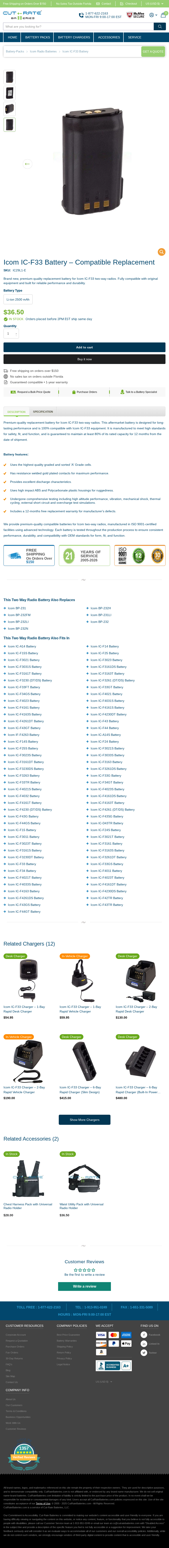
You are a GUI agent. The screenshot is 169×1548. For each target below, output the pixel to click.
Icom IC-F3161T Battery (25, 673)
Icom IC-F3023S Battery (25, 755)
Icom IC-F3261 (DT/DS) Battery (113, 680)
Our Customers (14, 1405)
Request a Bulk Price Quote (33, 392)
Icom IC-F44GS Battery (24, 823)
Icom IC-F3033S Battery (107, 755)
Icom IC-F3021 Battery (24, 660)
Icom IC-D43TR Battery (107, 823)
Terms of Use (43, 1503)
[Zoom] (28, 1178)
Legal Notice (63, 1364)
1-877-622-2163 (96, 13)
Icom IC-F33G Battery (106, 775)
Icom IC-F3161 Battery (106, 843)
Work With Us (13, 1423)
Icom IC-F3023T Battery (25, 843)
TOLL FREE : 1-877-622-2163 (39, 1307)
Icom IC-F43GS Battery (24, 905)
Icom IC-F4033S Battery (25, 884)
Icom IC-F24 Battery (105, 741)
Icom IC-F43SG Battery (107, 816)
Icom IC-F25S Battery (23, 748)
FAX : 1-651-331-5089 (137, 1307)
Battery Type (13, 290)
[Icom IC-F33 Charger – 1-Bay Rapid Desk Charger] (28, 981)
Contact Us (12, 1382)
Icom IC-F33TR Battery (24, 782)
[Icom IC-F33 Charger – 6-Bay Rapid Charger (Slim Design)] (84, 1061)
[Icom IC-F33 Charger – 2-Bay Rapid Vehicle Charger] (28, 1061)
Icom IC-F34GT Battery (107, 782)
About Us (11, 1399)
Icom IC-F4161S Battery (107, 707)
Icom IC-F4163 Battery (24, 891)
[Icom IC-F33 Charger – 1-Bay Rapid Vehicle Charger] (84, 981)
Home (12, 37)
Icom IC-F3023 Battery (106, 660)
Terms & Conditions (16, 1411)
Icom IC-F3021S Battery (107, 748)
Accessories (109, 37)
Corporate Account (16, 1334)
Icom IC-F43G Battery (23, 816)
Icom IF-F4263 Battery (23, 734)
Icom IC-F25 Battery (105, 653)
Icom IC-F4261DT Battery (26, 721)
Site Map (10, 1376)
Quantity (10, 326)
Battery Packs (37, 37)
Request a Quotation (17, 1340)
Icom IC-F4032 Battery (24, 796)
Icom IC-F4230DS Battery (109, 891)
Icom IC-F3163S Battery (107, 850)
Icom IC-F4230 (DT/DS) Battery (30, 809)
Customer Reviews (16, 1429)
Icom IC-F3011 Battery (23, 836)
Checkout (131, 3)
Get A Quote (153, 51)
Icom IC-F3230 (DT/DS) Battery (30, 680)
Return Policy (64, 1352)
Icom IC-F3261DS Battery (109, 768)
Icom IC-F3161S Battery (25, 850)
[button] (27, 161)
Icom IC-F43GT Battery (24, 728)
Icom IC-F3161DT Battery (26, 762)
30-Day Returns (14, 1358)
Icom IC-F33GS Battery (107, 864)
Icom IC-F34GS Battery (24, 694)
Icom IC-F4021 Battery (106, 694)
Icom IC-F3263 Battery (24, 775)
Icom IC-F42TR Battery (107, 898)
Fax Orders (12, 1352)
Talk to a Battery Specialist (141, 392)
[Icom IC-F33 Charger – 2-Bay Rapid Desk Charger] (140, 981)
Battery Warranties (67, 1340)
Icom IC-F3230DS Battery (26, 768)
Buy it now (84, 359)
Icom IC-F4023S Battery (107, 789)
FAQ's (9, 1364)
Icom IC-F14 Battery (105, 646)
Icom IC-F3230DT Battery (26, 857)
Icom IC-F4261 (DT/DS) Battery (113, 809)
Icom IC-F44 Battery (105, 728)
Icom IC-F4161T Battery (25, 802)
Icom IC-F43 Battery (105, 721)
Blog (8, 1370)
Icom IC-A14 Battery (22, 646)
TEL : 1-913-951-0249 (91, 1307)
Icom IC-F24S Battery (106, 830)
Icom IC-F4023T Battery (107, 877)
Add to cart (84, 347)
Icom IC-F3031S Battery (25, 666)
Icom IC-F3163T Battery (107, 673)
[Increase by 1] (17, 330)
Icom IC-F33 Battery (22, 864)
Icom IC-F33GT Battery (107, 687)
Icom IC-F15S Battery (23, 653)
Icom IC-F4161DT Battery (109, 884)
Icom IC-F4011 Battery (106, 871)
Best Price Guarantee (68, 1334)
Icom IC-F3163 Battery (106, 762)
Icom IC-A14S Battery (106, 734)
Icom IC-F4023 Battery (24, 700)
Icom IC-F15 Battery (22, 830)
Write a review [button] (84, 1286)
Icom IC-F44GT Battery (24, 911)
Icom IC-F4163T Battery (107, 802)
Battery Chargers (74, 37)
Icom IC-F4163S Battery (25, 714)
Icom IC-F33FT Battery (24, 687)
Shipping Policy (65, 1346)
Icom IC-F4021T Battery (25, 877)
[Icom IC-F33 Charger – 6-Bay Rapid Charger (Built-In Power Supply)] (140, 1061)
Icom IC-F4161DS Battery (109, 796)
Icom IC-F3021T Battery (107, 836)
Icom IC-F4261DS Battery (26, 898)
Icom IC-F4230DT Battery (109, 714)
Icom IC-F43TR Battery (107, 905)
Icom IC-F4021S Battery (25, 789)
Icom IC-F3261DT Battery (109, 857)
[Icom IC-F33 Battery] (158, 253)
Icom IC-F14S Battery (23, 741)
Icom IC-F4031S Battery (107, 700)
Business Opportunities (18, 1417)
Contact (106, 3)
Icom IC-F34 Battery (22, 871)
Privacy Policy (64, 1358)
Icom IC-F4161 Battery (24, 707)
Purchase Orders (87, 392)
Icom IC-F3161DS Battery (109, 666)
